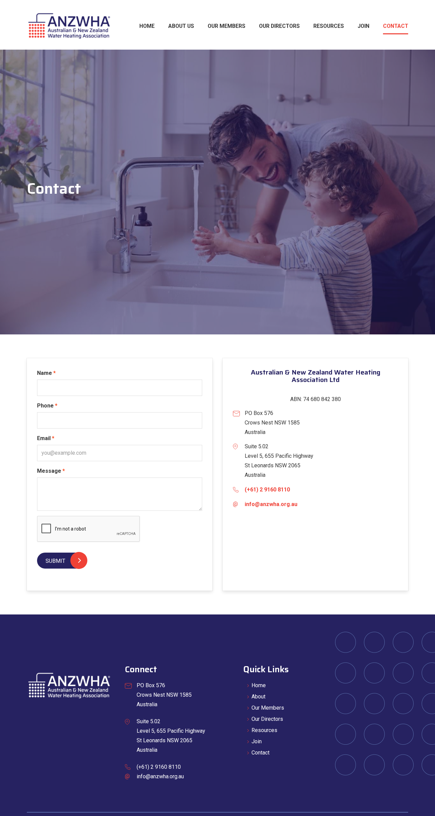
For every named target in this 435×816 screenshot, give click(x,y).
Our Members (226, 26)
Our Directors (279, 26)
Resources (328, 26)
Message (49, 471)
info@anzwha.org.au (271, 504)
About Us (181, 26)
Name (44, 373)
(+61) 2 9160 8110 (267, 489)
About (258, 696)
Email (44, 438)
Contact (395, 26)
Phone (45, 405)
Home (147, 26)
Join (363, 26)
